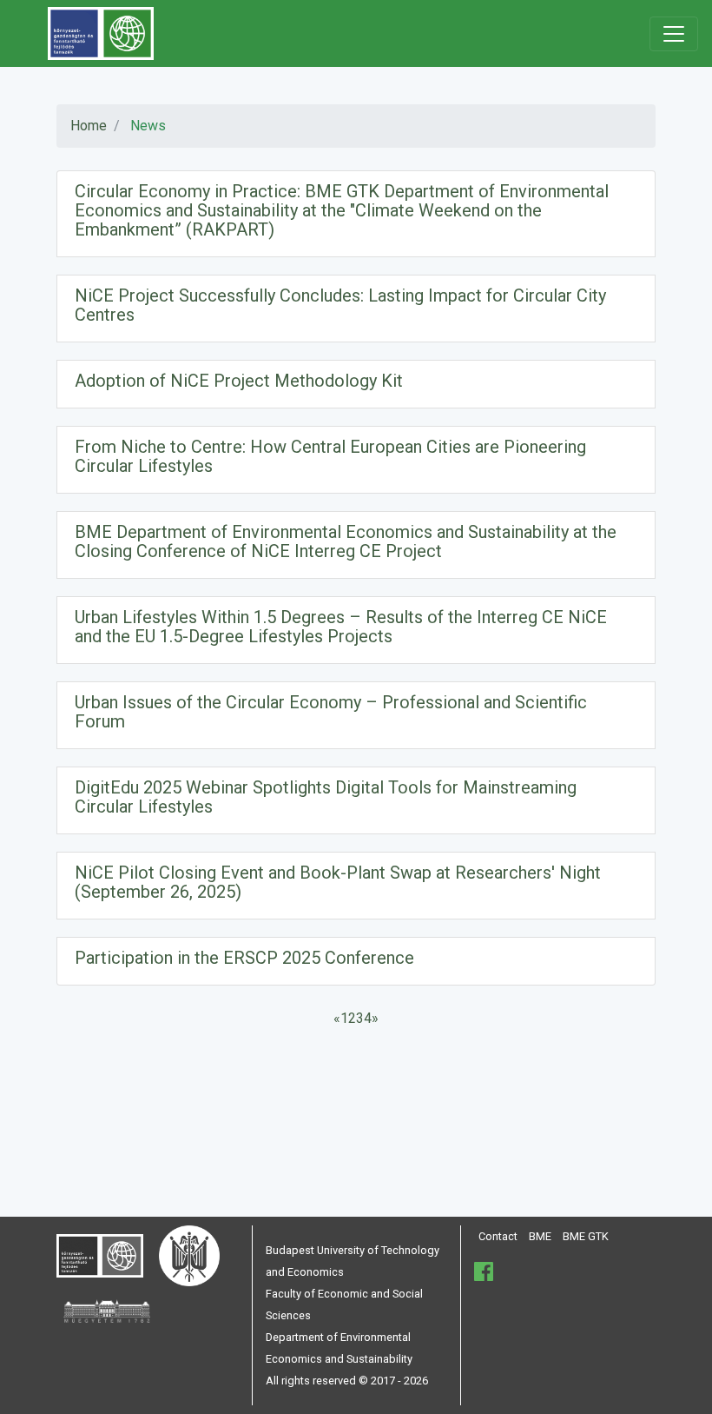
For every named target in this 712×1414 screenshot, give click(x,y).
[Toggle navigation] (673, 34)
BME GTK (586, 1236)
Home (88, 125)
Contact (498, 1236)
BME (540, 1236)
